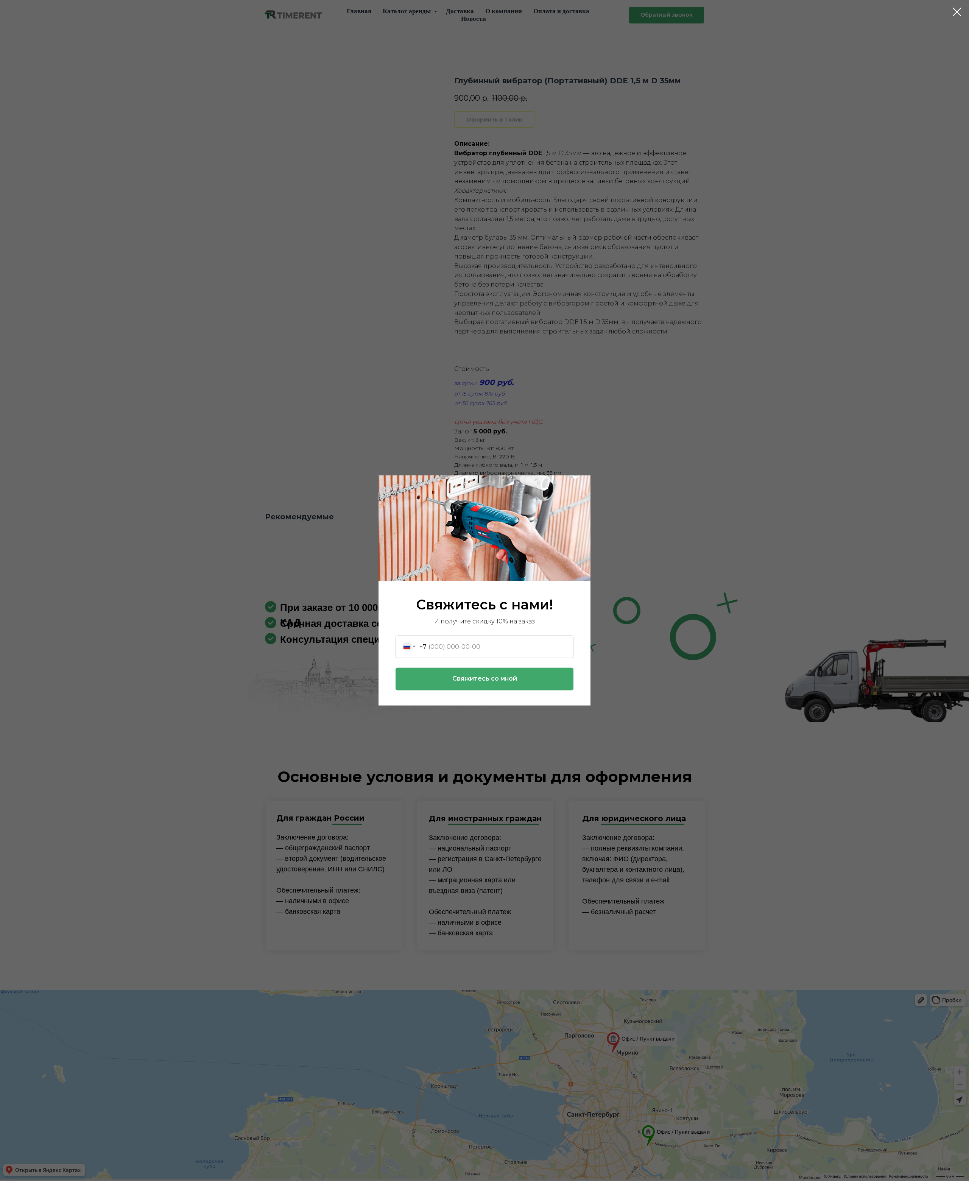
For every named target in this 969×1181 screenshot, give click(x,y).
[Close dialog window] (957, 12)
